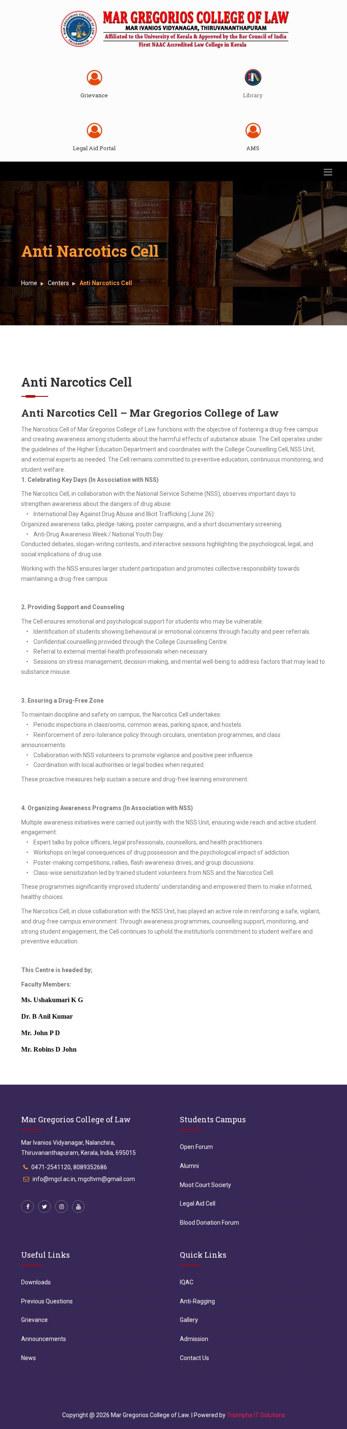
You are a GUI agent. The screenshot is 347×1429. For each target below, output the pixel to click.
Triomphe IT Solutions (256, 1415)
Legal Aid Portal (94, 148)
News (28, 1358)
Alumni (189, 1165)
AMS (252, 148)
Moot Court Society (205, 1185)
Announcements (43, 1339)
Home (29, 283)
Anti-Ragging (197, 1301)
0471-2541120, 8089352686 (69, 1167)
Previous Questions (47, 1301)
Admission (194, 1339)
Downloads (36, 1282)
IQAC (186, 1282)
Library (253, 95)
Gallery (189, 1319)
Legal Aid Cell (197, 1203)
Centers (58, 283)
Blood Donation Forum (209, 1222)
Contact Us (194, 1358)
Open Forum (196, 1146)
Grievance (94, 95)
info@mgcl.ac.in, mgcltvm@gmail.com (84, 1179)
